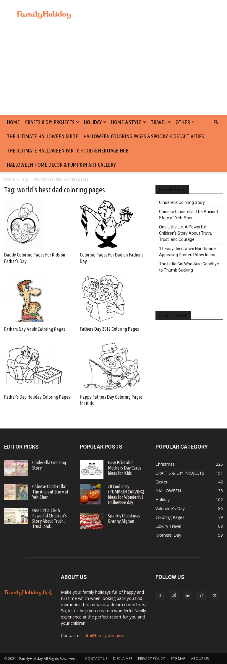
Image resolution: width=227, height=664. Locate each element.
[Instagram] (174, 595)
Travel (158, 122)
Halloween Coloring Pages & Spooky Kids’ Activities (143, 136)
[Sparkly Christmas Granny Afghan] (91, 521)
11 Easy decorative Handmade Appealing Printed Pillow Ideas (187, 251)
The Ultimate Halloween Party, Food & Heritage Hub (68, 150)
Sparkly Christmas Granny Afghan (124, 518)
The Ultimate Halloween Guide (42, 136)
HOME (13, 122)
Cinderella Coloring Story (182, 202)
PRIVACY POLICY (151, 658)
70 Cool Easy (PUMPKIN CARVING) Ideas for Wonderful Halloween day (126, 494)
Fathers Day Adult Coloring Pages (34, 329)
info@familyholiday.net (105, 635)
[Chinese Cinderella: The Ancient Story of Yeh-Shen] (16, 492)
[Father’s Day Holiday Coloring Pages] (38, 366)
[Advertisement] (113, 70)
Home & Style (126, 122)
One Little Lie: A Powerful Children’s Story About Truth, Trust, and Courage (185, 233)
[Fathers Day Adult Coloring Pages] (38, 298)
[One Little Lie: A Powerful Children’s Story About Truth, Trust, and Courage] (16, 516)
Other (183, 122)
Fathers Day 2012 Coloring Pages (109, 329)
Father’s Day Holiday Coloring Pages (37, 397)
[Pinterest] (201, 595)
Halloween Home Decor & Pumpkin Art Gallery (61, 165)
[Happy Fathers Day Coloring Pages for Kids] (113, 366)
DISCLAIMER (122, 658)
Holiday (93, 122)
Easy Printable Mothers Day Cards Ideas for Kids (124, 468)
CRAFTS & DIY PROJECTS (49, 122)
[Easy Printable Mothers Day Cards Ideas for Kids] (91, 469)
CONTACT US (96, 658)
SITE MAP (178, 658)
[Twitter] (214, 595)
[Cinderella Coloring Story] (16, 468)
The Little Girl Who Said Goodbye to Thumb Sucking (189, 267)
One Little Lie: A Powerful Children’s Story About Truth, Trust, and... (49, 518)
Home (9, 179)
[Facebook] (160, 595)
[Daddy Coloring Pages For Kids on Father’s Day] (38, 224)
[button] (216, 122)
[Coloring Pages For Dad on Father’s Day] (113, 224)
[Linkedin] (187, 595)
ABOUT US (200, 658)
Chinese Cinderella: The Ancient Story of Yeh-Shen (188, 214)
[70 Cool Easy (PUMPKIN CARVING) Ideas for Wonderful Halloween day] (91, 494)
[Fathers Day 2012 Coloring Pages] (113, 298)
